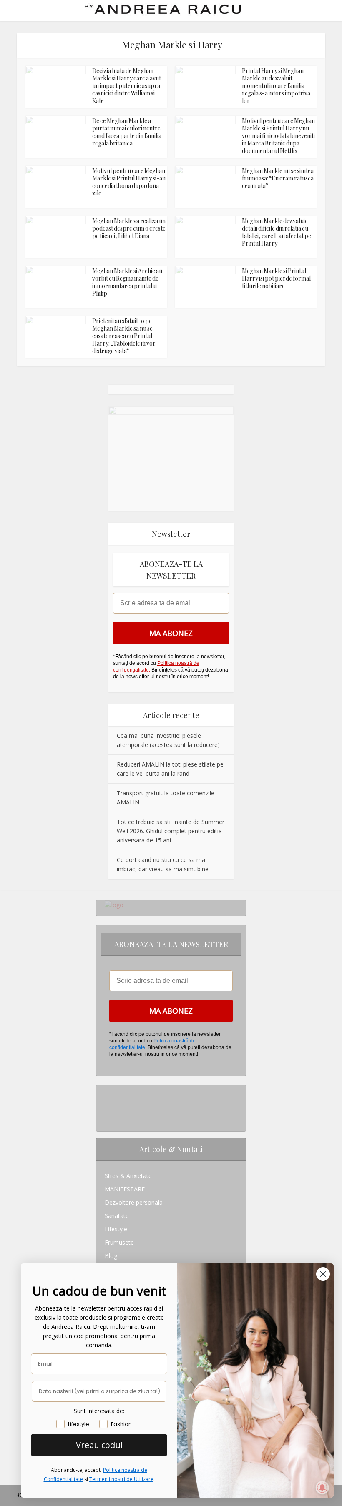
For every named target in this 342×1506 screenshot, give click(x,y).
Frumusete (119, 1242)
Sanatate (117, 1216)
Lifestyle (116, 1229)
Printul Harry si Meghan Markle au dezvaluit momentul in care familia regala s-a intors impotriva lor (276, 86)
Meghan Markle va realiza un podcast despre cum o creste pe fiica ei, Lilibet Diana (129, 228)
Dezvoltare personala (134, 1202)
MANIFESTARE (125, 1189)
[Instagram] (107, 1091)
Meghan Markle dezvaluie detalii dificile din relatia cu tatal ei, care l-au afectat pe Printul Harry (276, 232)
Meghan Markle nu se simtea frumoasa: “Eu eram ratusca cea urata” (278, 178)
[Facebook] (107, 1105)
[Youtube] (107, 1118)
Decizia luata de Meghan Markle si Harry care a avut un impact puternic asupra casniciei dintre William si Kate (126, 86)
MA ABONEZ (171, 633)
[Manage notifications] (322, 1487)
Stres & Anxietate (128, 1176)
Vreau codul (99, 1445)
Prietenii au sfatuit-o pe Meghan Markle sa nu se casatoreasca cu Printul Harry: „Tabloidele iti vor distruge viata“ (124, 336)
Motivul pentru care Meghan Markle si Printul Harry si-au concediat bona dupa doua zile (129, 182)
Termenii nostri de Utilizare (121, 1479)
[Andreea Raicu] (162, 9)
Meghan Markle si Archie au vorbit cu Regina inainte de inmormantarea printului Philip (127, 282)
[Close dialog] (323, 1274)
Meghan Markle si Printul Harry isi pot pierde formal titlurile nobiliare (276, 278)
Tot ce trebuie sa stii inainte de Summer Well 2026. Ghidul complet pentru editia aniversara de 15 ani (170, 831)
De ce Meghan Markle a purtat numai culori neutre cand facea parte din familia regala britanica (126, 132)
